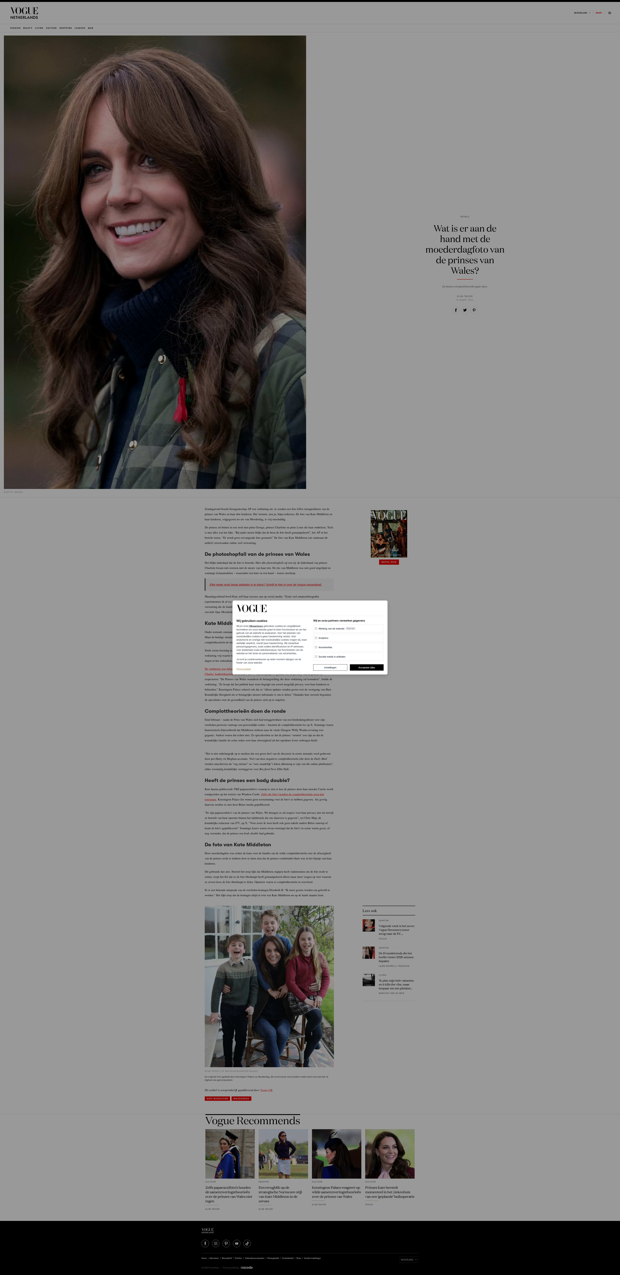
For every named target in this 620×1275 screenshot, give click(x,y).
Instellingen (330, 667)
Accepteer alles (366, 667)
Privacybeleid (243, 668)
